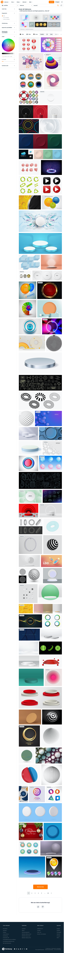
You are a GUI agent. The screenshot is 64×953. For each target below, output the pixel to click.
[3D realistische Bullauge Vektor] (31, 80)
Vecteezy (5, 930)
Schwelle (4, 59)
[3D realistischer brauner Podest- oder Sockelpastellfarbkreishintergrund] (51, 262)
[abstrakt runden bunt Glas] (28, 463)
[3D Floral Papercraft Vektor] (31, 61)
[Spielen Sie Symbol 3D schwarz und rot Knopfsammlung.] (51, 185)
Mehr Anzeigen (54, 24)
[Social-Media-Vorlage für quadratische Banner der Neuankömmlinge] (23, 794)
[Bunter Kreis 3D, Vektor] (27, 308)
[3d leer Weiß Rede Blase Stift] (40, 812)
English (58, 928)
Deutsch (58, 934)
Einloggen (57, 2)
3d (47, 34)
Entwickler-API (6, 937)
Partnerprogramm (26, 932)
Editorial (24, 2)
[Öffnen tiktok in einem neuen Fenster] (22, 948)
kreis (51, 34)
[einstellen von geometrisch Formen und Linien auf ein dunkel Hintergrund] (52, 496)
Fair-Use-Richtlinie (57, 949)
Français (58, 935)
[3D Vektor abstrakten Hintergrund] (29, 262)
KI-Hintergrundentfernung (8, 941)
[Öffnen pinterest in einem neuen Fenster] (20, 948)
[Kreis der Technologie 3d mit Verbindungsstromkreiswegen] (40, 221)
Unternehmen (6, 934)
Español (58, 930)
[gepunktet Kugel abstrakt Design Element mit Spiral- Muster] (26, 418)
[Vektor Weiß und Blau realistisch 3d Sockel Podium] (30, 448)
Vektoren (6, 2)
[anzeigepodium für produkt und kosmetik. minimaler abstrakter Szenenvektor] (52, 575)
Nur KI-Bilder (6, 17)
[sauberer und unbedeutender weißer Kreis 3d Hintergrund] (50, 97)
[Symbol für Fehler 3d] (54, 867)
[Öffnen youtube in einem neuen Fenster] (26, 948)
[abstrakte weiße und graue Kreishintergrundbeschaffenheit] (52, 448)
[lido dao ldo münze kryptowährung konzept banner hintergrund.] (51, 561)
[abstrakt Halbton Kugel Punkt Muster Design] (54, 343)
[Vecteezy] (2, 2)
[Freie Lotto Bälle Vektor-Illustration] (29, 848)
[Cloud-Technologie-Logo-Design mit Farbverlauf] (26, 154)
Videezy (4, 932)
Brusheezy (5, 928)
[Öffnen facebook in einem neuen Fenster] (14, 948)
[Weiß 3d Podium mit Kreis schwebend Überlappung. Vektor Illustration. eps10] (29, 561)
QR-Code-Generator (7, 943)
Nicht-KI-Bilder (6, 19)
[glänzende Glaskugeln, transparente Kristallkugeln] (50, 463)
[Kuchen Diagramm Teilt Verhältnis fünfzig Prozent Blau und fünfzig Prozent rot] (29, 774)
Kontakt (38, 930)
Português (59, 932)
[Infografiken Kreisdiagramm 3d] (27, 290)
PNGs (29, 34)
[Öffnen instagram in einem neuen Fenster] (16, 948)
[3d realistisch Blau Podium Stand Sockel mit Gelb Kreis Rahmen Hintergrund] (49, 308)
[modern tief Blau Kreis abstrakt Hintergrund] (50, 433)
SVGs (23, 34)
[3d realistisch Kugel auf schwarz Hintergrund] (51, 848)
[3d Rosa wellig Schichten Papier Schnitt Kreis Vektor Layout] (53, 677)
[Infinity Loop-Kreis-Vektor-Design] (53, 80)
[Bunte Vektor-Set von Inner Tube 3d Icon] (28, 97)
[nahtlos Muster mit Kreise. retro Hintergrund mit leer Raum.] (49, 755)
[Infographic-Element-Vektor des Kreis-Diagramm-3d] (51, 44)
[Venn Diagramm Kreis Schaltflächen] (52, 202)
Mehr (30, 2)
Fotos (12, 2)
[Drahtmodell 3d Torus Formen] (40, 383)
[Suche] (58, 5)
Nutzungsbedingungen (39, 949)
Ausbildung (5, 935)
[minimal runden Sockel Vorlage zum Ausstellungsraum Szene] (29, 661)
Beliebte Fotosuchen (26, 935)
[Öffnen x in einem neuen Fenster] (24, 948)
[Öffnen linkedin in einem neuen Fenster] (18, 948)
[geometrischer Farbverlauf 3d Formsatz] (54, 794)
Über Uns (39, 932)
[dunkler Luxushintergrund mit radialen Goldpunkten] (30, 621)
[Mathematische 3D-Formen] (29, 167)
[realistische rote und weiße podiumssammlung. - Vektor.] (40, 698)
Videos (18, 2)
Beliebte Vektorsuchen (26, 934)
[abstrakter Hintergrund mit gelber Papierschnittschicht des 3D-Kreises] (26, 608)
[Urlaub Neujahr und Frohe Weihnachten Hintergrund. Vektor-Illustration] (31, 831)
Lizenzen (24, 928)
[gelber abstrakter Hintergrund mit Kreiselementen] (30, 202)
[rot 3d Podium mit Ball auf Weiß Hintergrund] (51, 661)
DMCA (23, 930)
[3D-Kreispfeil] (29, 185)
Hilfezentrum (40, 928)
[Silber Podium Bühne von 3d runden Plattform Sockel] (40, 363)
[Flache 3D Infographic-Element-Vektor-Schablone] (53, 61)
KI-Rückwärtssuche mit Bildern (9, 939)
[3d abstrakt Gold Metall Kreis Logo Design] (29, 736)
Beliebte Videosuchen (26, 937)
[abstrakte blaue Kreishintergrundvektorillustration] (53, 831)
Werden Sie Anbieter (41, 934)
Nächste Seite (40, 887)
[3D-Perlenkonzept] (25, 276)
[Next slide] (60, 34)
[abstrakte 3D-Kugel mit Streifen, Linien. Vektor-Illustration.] (51, 774)
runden (42, 34)
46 (48, 893)
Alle (4, 15)
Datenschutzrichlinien (49, 949)
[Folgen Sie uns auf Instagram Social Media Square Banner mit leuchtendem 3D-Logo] (37, 794)
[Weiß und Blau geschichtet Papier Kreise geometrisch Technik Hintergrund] (30, 326)
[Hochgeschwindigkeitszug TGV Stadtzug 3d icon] (29, 44)
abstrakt (57, 34)
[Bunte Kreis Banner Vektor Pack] (52, 621)
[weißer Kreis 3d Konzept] (51, 126)
